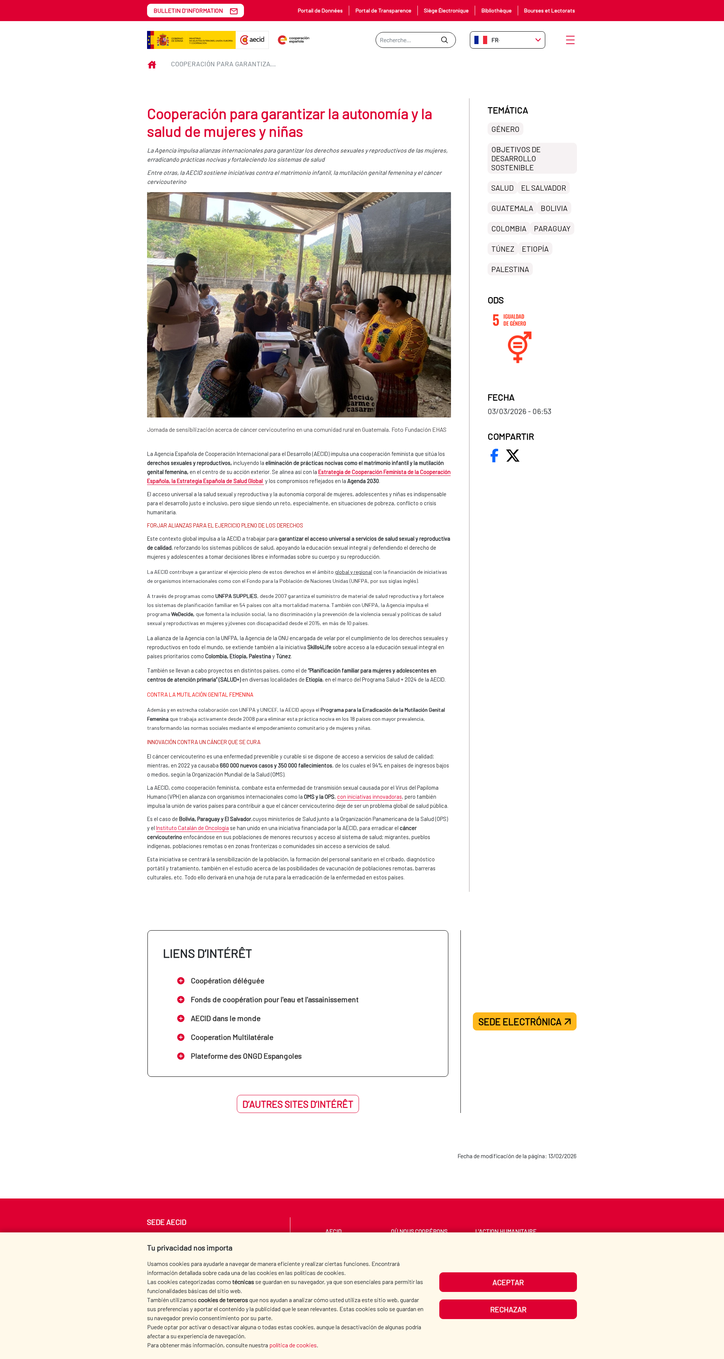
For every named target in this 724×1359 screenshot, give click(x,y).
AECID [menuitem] (333, 1231)
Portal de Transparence (383, 10)
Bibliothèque (497, 10)
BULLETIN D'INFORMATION (188, 10)
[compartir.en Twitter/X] (513, 455)
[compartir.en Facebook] (494, 455)
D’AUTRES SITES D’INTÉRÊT (297, 1104)
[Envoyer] (444, 40)
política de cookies (293, 1344)
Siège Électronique (446, 10)
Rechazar (508, 1309)
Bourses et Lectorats (549, 10)
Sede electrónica (520, 1021)
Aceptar (508, 1282)
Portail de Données (320, 10)
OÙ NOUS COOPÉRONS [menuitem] (419, 1231)
